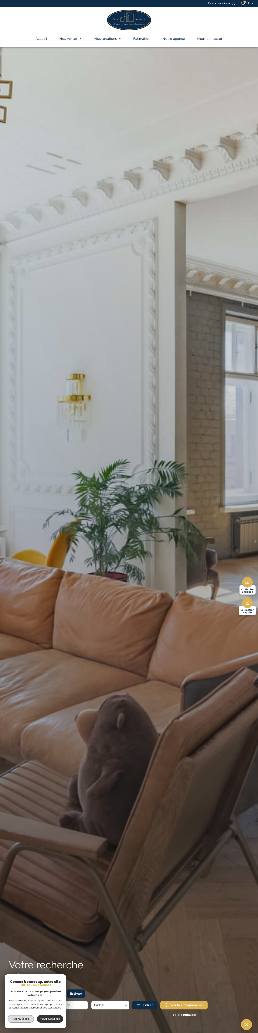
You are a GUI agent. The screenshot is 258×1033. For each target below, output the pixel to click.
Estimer (76, 993)
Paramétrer (21, 1019)
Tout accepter (50, 1019)
